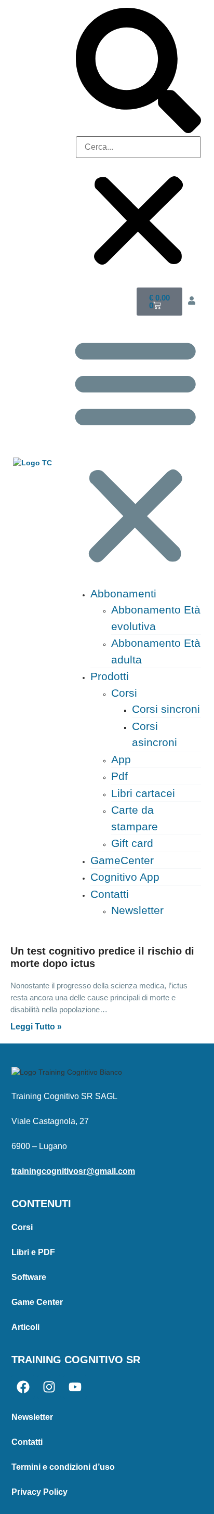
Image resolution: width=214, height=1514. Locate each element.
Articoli (25, 1327)
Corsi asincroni (154, 734)
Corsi (124, 693)
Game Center (37, 1302)
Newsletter (137, 910)
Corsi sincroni (166, 709)
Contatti (109, 894)
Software (28, 1277)
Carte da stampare (134, 818)
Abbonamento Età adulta (155, 651)
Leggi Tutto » (36, 1026)
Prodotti (109, 676)
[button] (138, 72)
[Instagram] (49, 1387)
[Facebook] (23, 1387)
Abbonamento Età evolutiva (155, 618)
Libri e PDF (33, 1252)
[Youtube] (75, 1387)
